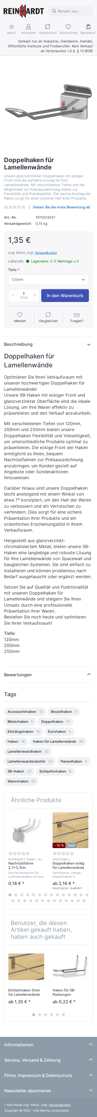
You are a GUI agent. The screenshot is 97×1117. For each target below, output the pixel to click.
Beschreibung (18, 344)
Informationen (18, 1044)
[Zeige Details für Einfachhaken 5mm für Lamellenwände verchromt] (26, 967)
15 (13, 900)
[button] (11, 295)
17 (24, 900)
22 (54, 900)
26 (78, 900)
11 (69, 895)
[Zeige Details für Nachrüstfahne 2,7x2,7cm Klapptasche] (26, 830)
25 (72, 900)
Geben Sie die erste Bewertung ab (61, 207)
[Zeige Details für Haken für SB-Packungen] (70, 967)
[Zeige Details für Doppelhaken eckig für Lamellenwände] (70, 830)
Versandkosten (46, 253)
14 (87, 895)
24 (66, 900)
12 (75, 895)
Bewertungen (18, 674)
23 (60, 900)
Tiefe (12, 270)
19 (36, 900)
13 (81, 895)
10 (63, 895)
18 (30, 900)
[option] (25, 711)
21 (48, 900)
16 (19, 900)
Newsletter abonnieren (27, 1090)
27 (84, 900)
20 (42, 900)
